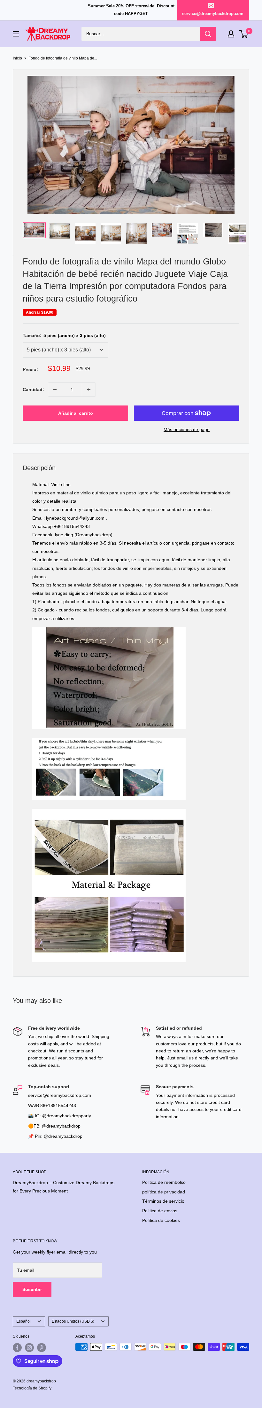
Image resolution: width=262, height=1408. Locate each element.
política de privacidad (163, 1191)
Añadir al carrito (75, 413)
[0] (244, 34)
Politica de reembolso (164, 1182)
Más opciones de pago (187, 429)
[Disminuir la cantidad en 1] (55, 389)
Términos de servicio (163, 1201)
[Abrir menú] (16, 33)
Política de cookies (161, 1220)
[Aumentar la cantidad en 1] (89, 389)
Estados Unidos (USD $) (73, 1321)
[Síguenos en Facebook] (17, 1347)
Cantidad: (33, 389)
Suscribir (32, 1289)
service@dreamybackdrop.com (212, 13)
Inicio (17, 58)
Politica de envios (159, 1210)
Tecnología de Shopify (32, 1388)
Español (23, 1321)
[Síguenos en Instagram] (29, 1347)
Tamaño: (64, 335)
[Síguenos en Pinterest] (41, 1347)
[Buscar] (208, 34)
